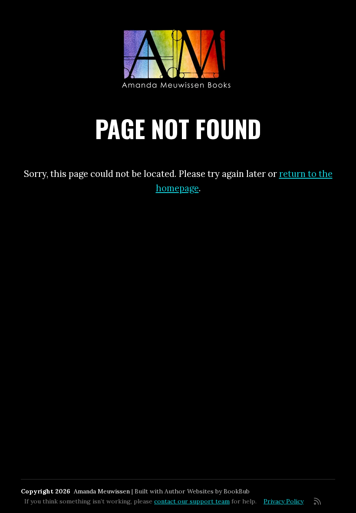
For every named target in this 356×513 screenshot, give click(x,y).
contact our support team (192, 501)
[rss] (317, 501)
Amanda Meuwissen (102, 491)
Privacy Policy (283, 501)
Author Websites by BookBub (207, 491)
